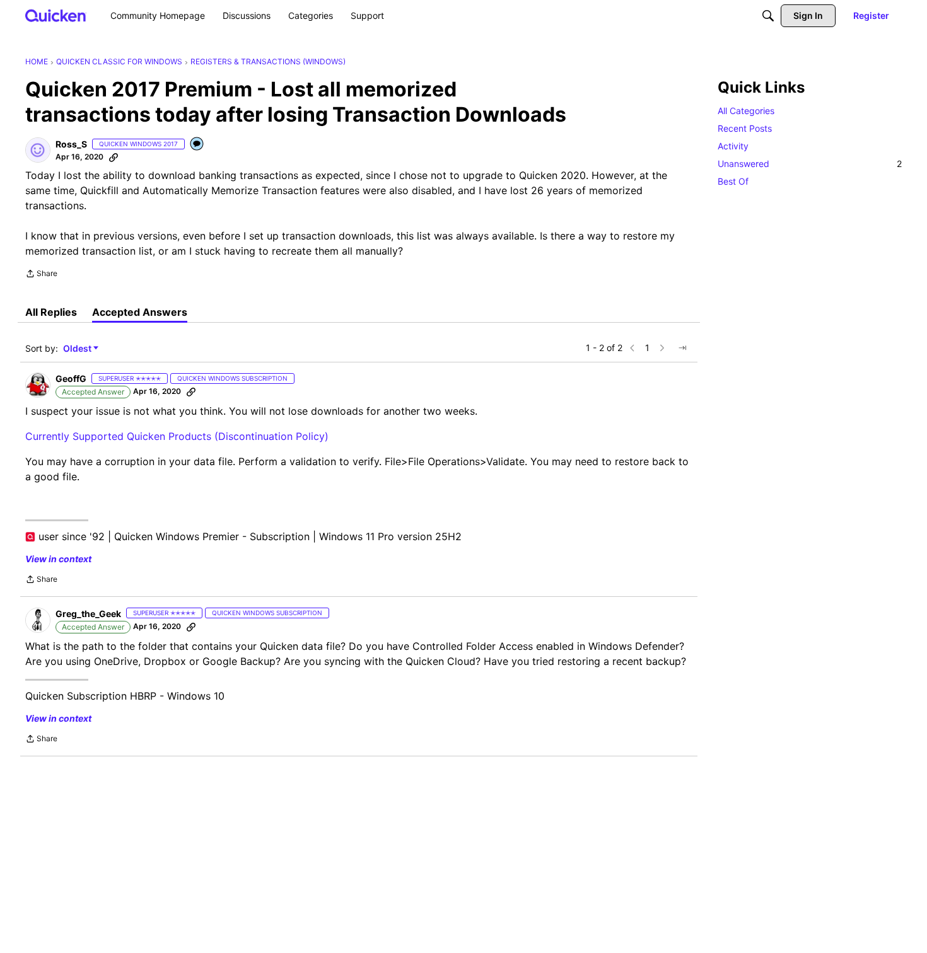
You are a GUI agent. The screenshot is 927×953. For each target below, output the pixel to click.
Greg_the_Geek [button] (88, 613)
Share (41, 275)
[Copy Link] (113, 157)
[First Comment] (197, 145)
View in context (58, 558)
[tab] (51, 312)
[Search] (768, 15)
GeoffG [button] (70, 378)
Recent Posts (745, 128)
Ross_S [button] (71, 144)
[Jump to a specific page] (682, 348)
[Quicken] (55, 15)
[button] (37, 150)
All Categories (746, 110)
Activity (733, 146)
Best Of (733, 181)
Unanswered (810, 163)
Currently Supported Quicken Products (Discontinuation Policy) (177, 436)
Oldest (78, 349)
